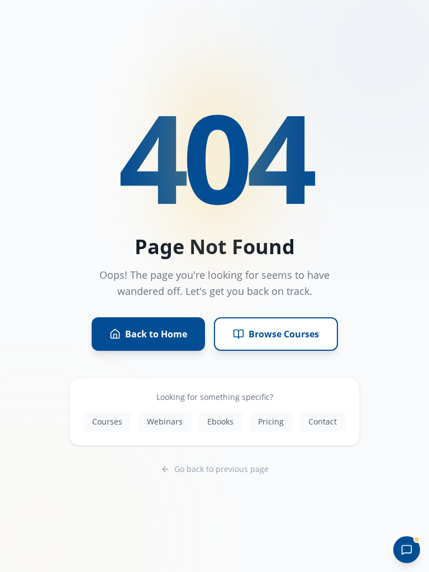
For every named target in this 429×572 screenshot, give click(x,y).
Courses (107, 421)
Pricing (271, 421)
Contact (322, 421)
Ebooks (220, 421)
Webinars (165, 421)
